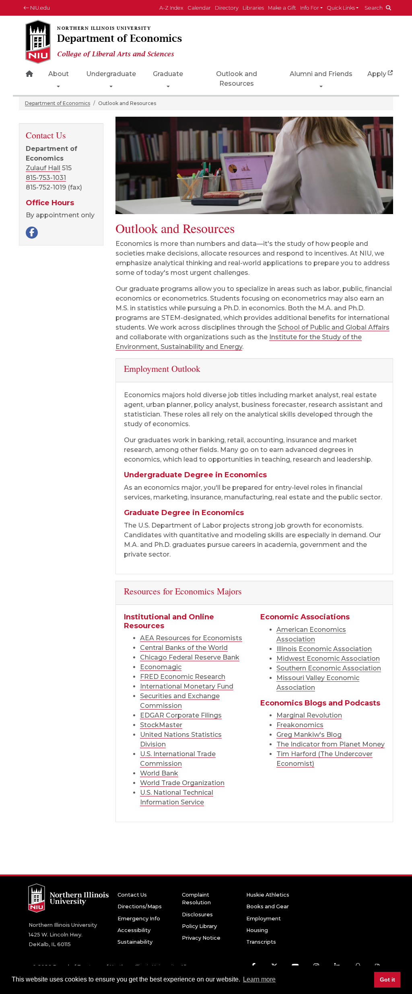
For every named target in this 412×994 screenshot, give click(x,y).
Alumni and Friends (321, 74)
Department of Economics (57, 103)
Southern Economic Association (328, 668)
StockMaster (161, 725)
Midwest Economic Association (328, 658)
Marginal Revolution (309, 715)
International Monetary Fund (186, 686)
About (58, 74)
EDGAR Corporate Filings (181, 715)
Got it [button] (387, 979)
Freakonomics (299, 725)
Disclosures (197, 915)
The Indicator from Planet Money (330, 744)
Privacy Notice (201, 938)
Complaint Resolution (196, 898)
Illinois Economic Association (324, 649)
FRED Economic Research (182, 677)
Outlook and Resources (236, 78)
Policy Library (199, 926)
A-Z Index (171, 8)
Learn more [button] (259, 979)
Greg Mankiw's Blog (309, 734)
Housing (257, 930)
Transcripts (261, 942)
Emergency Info (138, 919)
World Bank (159, 773)
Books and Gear (267, 906)
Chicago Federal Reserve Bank (189, 657)
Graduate (168, 74)
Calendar (199, 8)
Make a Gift (282, 8)
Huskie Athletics (267, 895)
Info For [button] (309, 8)
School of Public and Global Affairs (333, 327)
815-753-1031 (46, 177)
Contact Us (132, 895)
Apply (376, 74)
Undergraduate (111, 74)
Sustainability (134, 942)
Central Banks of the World (184, 648)
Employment (263, 919)
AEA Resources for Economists (191, 638)
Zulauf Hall (43, 168)
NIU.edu (39, 8)
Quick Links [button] (341, 8)
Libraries (253, 8)
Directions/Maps (139, 906)
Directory (227, 8)
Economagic (160, 667)
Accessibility (133, 930)
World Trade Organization (182, 783)
